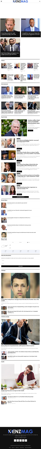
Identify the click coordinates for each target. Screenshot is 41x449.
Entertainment (4, 84)
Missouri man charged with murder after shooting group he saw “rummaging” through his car (23, 312)
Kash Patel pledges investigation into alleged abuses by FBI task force (10, 53)
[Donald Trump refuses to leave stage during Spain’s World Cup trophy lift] (30, 65)
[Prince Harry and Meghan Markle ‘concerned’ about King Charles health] (8, 143)
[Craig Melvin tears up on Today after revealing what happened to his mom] (31, 24)
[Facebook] (15, 440)
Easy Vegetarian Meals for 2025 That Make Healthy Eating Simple (20, 396)
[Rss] (26, 440)
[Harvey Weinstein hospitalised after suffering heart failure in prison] (34, 106)
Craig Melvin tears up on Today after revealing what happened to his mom (31, 33)
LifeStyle (3, 270)
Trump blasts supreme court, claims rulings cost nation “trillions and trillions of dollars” (23, 66)
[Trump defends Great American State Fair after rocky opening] (30, 77)
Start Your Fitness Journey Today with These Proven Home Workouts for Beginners (22, 402)
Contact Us (17, 447)
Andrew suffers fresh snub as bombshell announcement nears (34, 121)
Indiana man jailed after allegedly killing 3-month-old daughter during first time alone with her (23, 307)
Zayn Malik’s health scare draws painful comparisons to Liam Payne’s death (22, 356)
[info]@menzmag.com (22, 437)
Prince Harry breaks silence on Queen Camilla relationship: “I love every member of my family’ (28, 153)
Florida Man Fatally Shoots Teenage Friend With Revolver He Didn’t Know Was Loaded (21, 232)
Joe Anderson (31, 124)
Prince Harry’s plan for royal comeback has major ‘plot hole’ (8, 33)
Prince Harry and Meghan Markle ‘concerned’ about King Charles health (28, 141)
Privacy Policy (22, 447)
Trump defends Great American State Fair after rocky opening (37, 76)
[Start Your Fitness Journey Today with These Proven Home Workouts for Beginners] (4, 402)
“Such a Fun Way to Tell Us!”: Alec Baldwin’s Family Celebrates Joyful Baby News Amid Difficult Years (23, 352)
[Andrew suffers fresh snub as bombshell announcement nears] (14, 127)
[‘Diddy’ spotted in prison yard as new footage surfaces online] (20, 106)
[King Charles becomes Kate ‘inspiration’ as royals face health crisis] (8, 190)
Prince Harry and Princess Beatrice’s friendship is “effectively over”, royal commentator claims (28, 175)
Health (2, 361)
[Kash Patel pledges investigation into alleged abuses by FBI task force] (10, 44)
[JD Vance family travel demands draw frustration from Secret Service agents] (4, 77)
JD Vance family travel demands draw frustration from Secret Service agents (10, 77)
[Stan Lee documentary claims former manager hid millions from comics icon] (7, 106)
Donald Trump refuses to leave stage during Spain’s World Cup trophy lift (36, 66)
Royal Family (4, 117)
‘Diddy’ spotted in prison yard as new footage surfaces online (19, 111)
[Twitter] (18, 440)
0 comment (9, 35)
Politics (3, 60)
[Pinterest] (23, 440)
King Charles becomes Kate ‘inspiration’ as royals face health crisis (27, 187)
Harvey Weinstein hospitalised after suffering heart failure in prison (34, 111)
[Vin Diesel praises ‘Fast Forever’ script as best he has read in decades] (20, 90)
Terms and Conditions (28, 447)
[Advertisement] (20, 10)
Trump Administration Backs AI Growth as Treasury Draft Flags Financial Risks (23, 77)
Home (10, 447)
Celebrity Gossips (30, 102)
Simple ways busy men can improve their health (12, 390)
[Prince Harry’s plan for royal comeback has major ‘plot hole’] (10, 24)
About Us (13, 447)
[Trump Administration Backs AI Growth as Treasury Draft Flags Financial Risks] (17, 77)
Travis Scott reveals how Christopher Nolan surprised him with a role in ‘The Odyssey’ (33, 97)
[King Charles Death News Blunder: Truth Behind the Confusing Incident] (4, 227)
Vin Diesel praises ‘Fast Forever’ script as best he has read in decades (19, 96)
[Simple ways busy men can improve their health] (20, 377)
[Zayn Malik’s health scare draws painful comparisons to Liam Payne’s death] (4, 357)
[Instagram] (20, 440)
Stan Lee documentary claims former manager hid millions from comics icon (7, 111)
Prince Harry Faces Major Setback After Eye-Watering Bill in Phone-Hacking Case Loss (27, 165)
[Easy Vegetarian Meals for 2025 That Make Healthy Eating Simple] (4, 398)
